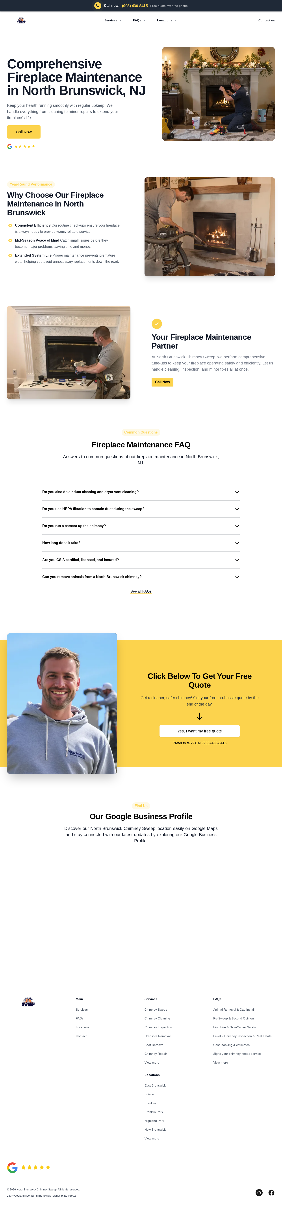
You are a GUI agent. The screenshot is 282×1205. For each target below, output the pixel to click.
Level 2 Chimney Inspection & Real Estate (242, 1036)
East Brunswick (155, 1085)
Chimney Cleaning (157, 1018)
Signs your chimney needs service (237, 1053)
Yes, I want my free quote (199, 731)
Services (110, 20)
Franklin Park (154, 1112)
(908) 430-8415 (214, 743)
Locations (164, 20)
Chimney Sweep (156, 1009)
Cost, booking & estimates (231, 1045)
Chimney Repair (156, 1053)
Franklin (150, 1103)
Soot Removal (154, 1045)
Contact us (266, 20)
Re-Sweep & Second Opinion (233, 1018)
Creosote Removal (158, 1036)
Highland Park (154, 1120)
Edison (149, 1094)
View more (152, 1062)
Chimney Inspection (158, 1027)
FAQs (137, 20)
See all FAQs (141, 591)
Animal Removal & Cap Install (233, 1009)
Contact (81, 1036)
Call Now (24, 132)
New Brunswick (155, 1129)
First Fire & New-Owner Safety (234, 1027)
